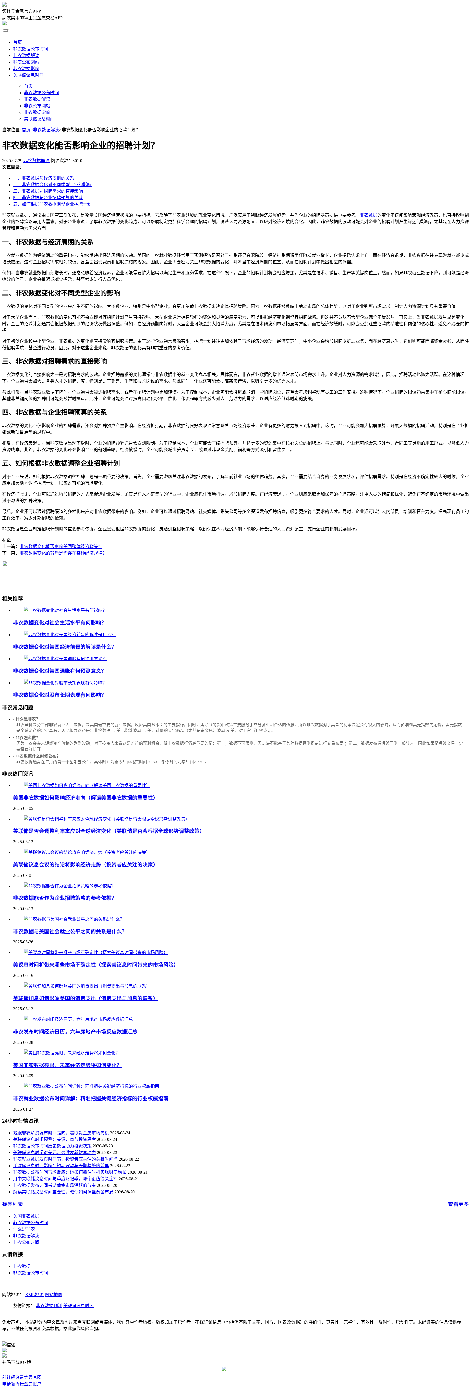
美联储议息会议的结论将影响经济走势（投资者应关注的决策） (85, 865)
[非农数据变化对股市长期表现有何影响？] (65, 683)
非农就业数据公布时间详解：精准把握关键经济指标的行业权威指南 (90, 1098)
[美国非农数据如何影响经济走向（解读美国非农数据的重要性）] (87, 785)
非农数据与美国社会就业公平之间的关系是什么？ (70, 931)
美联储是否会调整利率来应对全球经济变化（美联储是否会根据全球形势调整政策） (109, 831)
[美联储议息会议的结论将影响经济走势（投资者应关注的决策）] (87, 852)
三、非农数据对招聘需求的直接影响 (48, 191)
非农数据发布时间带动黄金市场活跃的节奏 (54, 1185)
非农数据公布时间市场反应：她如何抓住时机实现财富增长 (69, 1172)
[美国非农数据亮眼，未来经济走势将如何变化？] (72, 1053)
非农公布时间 (26, 1242)
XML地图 (34, 1294)
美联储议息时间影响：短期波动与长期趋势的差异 (61, 1165)
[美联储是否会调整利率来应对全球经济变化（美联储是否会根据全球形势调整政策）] (107, 819)
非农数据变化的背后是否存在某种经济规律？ (63, 553)
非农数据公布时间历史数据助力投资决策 (52, 1146)
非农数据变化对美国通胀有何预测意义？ (59, 671)
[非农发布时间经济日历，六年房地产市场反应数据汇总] (78, 1019)
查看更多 (458, 1204)
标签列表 (12, 1204)
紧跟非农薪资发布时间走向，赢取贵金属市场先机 (61, 1133)
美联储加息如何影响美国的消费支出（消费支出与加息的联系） (85, 998)
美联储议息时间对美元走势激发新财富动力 (54, 1152)
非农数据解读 (26, 55)
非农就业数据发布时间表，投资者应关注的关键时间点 (65, 1159)
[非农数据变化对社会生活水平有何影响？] (65, 610)
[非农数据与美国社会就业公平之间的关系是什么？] (74, 919)
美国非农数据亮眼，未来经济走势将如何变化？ (67, 1065)
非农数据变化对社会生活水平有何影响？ (59, 622)
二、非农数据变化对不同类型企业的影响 (52, 184)
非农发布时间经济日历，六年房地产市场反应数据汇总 (75, 1032)
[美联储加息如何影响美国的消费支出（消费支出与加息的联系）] (87, 986)
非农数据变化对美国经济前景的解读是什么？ (65, 647)
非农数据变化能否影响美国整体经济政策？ (61, 546)
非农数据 (368, 215)
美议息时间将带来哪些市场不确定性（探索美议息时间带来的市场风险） (96, 965)
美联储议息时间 (28, 75)
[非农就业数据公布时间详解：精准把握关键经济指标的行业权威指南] (91, 1086)
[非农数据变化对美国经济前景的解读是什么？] (70, 634)
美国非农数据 (26, 1216)
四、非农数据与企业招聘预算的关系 (48, 197)
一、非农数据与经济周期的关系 (43, 178)
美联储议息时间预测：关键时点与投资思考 (54, 1139)
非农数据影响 (26, 68)
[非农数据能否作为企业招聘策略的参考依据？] (70, 886)
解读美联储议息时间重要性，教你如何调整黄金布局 (63, 1192)
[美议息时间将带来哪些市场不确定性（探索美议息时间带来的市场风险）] (96, 952)
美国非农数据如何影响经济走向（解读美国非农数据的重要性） (85, 798)
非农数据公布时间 (30, 49)
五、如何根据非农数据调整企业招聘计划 (52, 204)
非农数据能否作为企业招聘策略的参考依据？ (65, 898)
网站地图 (53, 1294)
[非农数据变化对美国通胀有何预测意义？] (65, 658)
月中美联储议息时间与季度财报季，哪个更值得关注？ (65, 1178)
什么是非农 (24, 1229)
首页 (17, 42)
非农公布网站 (26, 62)
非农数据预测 (49, 1305)
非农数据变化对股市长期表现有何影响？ (59, 695)
